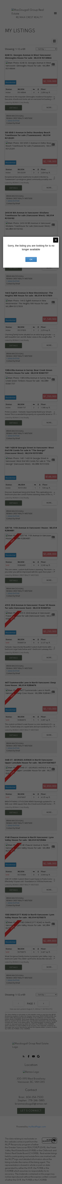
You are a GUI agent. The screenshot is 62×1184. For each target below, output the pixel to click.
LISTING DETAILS (13, 107)
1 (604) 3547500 (12, 120)
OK (31, 259)
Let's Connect (31, 1111)
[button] (23, 1056)
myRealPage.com (37, 1127)
